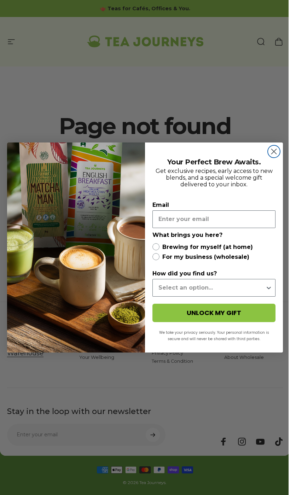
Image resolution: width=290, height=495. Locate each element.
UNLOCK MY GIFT (214, 312)
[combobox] (211, 287)
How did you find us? (184, 273)
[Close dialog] (274, 151)
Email (160, 205)
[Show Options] (268, 287)
